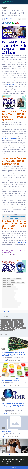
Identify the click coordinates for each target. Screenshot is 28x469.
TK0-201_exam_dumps (8, 290)
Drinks (13, 328)
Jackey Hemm (5, 385)
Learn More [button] (5, 463)
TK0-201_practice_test (8, 280)
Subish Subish (5, 360)
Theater (15, 319)
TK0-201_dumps (20, 282)
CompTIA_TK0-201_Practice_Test (11, 304)
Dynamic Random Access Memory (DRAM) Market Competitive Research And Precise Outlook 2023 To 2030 (13, 354)
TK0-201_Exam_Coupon (8, 298)
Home (2, 319)
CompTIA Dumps (21, 242)
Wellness (8, 319)
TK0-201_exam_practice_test (10, 288)
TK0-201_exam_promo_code (10, 300)
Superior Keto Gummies (7, 454)
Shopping (3, 322)
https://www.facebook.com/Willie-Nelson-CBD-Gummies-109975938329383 (12, 379)
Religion (10, 322)
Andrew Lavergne (9, 18)
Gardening (9, 326)
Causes (3, 330)
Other (4, 7)
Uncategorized (11, 330)
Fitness (3, 328)
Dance (18, 328)
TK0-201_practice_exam (9, 282)
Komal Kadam (5, 413)
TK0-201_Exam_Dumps (8, 284)
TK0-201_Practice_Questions (10, 306)
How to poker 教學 (6, 431)
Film (8, 328)
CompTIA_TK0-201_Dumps (9, 292)
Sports (20, 319)
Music (10, 324)
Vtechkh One (5, 436)
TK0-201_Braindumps (8, 296)
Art (23, 324)
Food (21, 326)
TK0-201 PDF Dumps (12, 84)
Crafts (23, 328)
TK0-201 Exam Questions (9, 138)
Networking (4, 324)
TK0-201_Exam (6, 278)
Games (16, 326)
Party (16, 322)
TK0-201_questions (16, 278)
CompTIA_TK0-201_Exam (9, 294)
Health (3, 326)
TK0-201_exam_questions (9, 286)
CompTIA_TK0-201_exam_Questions (11, 302)
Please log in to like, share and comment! (9, 311)
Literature (17, 324)
